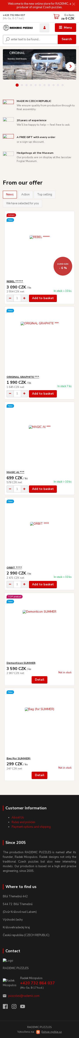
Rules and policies (23, 822)
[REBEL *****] (40, 245)
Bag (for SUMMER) (19, 758)
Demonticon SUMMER (21, 663)
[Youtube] (24, 1008)
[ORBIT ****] (40, 531)
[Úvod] (18, 28)
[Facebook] (7, 1008)
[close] (73, 4)
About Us (18, 818)
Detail (39, 680)
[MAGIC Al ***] (40, 436)
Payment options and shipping (31, 827)
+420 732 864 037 (14, 15)
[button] (70, 66)
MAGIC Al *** (15, 472)
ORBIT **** (14, 567)
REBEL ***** (15, 281)
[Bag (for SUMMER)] (40, 722)
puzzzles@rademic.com (24, 996)
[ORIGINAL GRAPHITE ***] (40, 341)
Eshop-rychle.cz (51, 1032)
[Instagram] (16, 1008)
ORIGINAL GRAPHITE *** (23, 377)
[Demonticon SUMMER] (40, 627)
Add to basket (43, 298)
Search (67, 39)
